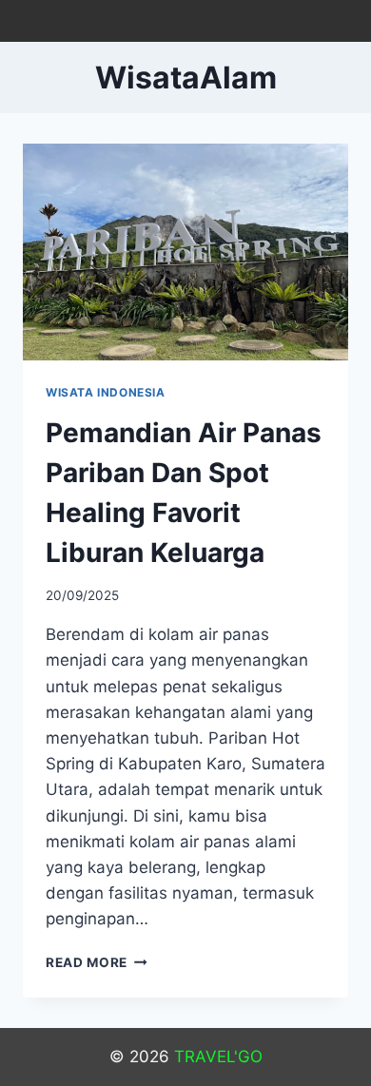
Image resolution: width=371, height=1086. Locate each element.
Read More (96, 962)
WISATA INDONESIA (106, 392)
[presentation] (185, 252)
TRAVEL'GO (218, 1056)
